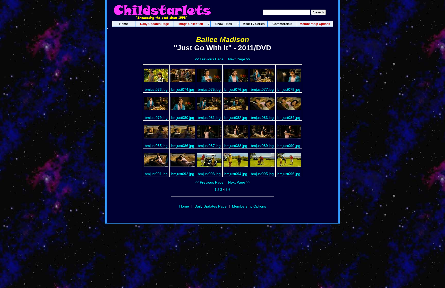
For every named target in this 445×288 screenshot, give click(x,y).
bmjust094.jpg (235, 174)
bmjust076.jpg (235, 89)
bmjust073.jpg (156, 89)
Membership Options (249, 206)
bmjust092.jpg (182, 174)
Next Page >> (239, 59)
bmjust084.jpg (288, 118)
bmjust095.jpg (262, 174)
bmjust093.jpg (209, 174)
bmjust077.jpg (262, 89)
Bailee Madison (222, 40)
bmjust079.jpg (156, 118)
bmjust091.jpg (156, 174)
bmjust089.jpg (262, 146)
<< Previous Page (209, 59)
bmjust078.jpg (288, 89)
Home (184, 206)
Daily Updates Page (210, 206)
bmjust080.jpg (182, 118)
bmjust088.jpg (235, 146)
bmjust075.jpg (209, 89)
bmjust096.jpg (288, 174)
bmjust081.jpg (209, 118)
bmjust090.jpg (288, 146)
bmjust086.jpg (182, 146)
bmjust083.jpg (262, 118)
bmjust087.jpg (209, 146)
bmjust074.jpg (182, 89)
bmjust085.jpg (156, 146)
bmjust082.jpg (235, 118)
